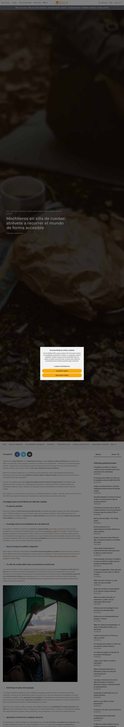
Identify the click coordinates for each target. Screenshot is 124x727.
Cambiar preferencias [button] (62, 366)
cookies (58, 353)
